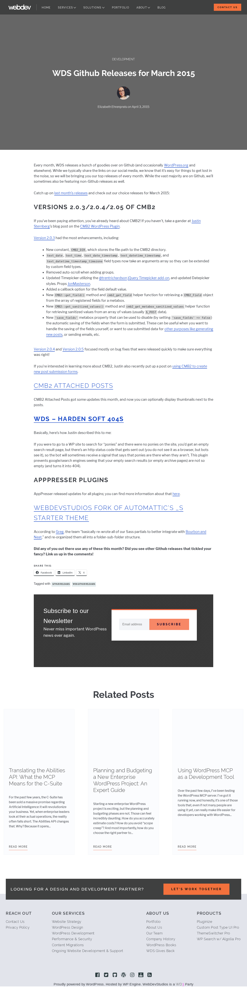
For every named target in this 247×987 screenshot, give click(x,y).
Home (46, 7)
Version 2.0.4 (44, 349)
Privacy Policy (18, 927)
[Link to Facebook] (97, 975)
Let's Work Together (196, 889)
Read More (18, 846)
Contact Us (227, 7)
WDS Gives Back (160, 951)
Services (65, 7)
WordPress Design (67, 927)
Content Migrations (68, 945)
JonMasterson (79, 284)
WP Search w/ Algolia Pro (219, 939)
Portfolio (120, 7)
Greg (60, 532)
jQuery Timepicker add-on (148, 278)
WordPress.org (176, 165)
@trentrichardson (113, 278)
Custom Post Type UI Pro (218, 927)
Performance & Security (72, 939)
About (141, 7)
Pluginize (204, 922)
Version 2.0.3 (44, 238)
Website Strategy (66, 922)
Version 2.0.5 (73, 349)
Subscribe (169, 624)
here (176, 494)
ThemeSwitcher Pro (213, 933)
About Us (154, 927)
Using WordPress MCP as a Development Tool (206, 773)
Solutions (92, 7)
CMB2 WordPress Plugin (100, 226)
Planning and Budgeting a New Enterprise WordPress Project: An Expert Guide (122, 780)
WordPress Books (161, 945)
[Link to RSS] (149, 975)
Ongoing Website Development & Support (87, 951)
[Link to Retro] (140, 975)
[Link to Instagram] (132, 975)
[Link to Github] (114, 975)
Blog (161, 7)
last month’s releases (71, 193)
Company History (160, 939)
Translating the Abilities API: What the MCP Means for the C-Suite (37, 777)
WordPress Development (73, 933)
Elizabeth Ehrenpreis (112, 107)
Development (123, 59)
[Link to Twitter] (106, 975)
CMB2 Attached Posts (73, 385)
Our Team (154, 933)
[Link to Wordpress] (123, 975)
